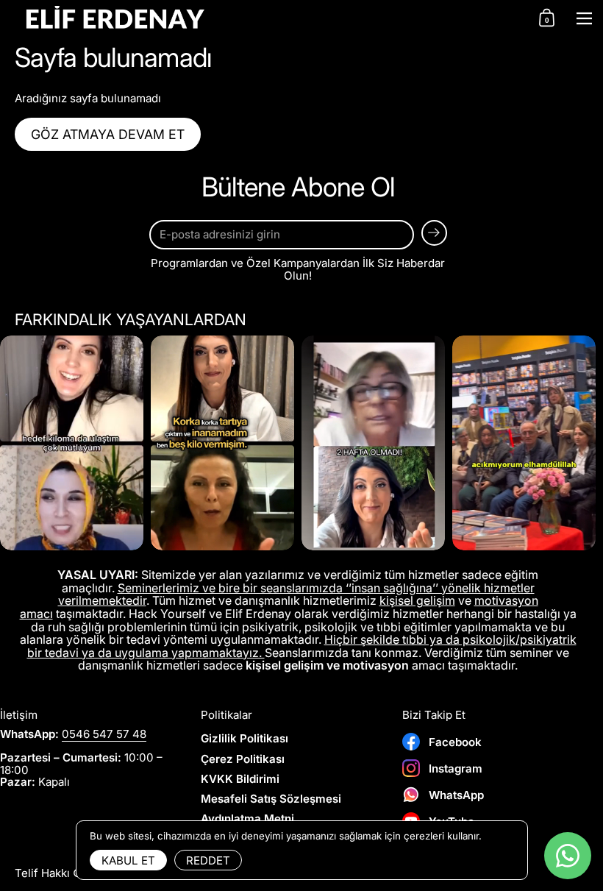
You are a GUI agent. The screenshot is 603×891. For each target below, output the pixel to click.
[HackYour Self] (264, 19)
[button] (546, 18)
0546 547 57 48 (104, 734)
